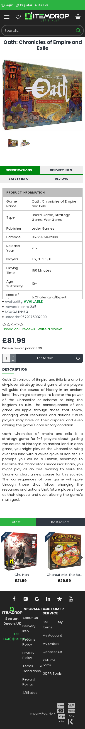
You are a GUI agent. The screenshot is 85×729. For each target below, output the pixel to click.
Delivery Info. (61, 170)
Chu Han (22, 574)
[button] (4, 557)
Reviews (61, 179)
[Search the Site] (78, 30)
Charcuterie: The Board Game (65, 574)
